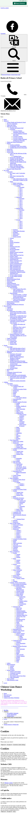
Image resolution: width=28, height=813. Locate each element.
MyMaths (15, 232)
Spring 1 (18, 533)
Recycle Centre (20, 469)
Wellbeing (9, 352)
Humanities (19, 458)
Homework (16, 390)
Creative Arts (22, 500)
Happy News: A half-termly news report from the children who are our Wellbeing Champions (18, 317)
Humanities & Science (18, 498)
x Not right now (23, 0)
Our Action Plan (14, 674)
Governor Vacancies (18, 138)
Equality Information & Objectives (15, 304)
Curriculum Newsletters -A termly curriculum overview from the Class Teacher (18, 321)
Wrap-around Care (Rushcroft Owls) (16, 351)
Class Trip (15, 544)
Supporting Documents (15, 365)
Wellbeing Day (20, 413)
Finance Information (12, 286)
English (12, 177)
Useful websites (17, 475)
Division (18, 219)
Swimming (15, 526)
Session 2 (21, 419)
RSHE (11, 241)
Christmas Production (21, 612)
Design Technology (15, 242)
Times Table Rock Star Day (17, 255)
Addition (18, 186)
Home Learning (17, 236)
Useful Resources (17, 640)
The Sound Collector (21, 397)
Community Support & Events (14, 372)
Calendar (9, 307)
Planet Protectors (11, 664)
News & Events (8, 306)
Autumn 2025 (13, 341)
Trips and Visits (17, 462)
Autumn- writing (20, 578)
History (12, 243)
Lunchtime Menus (11, 373)
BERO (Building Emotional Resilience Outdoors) (17, 357)
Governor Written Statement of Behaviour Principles (20, 140)
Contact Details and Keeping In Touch (16, 122)
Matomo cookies (9, 782)
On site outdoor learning (16, 276)
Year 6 (20, 195)
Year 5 (20, 194)
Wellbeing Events (14, 359)
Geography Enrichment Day (17, 270)
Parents (5, 345)
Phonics (18, 644)
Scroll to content (5, 8)
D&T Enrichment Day (15, 267)
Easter (17, 622)
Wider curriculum (20, 649)
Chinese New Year (20, 616)
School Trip (19, 625)
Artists (20, 599)
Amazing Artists (20, 591)
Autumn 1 (21, 483)
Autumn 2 (21, 485)
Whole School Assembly (22, 415)
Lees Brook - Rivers (21, 467)
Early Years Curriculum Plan (17, 176)
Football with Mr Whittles (16, 159)
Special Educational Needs (13, 279)
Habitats (21, 602)
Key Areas (6, 170)
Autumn (18, 482)
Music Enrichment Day (15, 265)
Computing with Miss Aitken (17, 167)
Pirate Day (18, 627)
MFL (17, 437)
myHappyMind (14, 368)
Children (6, 382)
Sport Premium (13, 287)
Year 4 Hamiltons (14, 478)
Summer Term (19, 447)
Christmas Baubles (20, 611)
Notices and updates (18, 524)
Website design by (11, 724)
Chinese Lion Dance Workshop (11, 697)
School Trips (16, 575)
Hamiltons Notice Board (19, 479)
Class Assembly (20, 626)
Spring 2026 (13, 342)
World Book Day (14, 259)
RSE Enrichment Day (15, 269)
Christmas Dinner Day (21, 615)
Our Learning (16, 396)
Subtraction (19, 197)
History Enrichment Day (16, 260)
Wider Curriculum (20, 409)
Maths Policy (16, 234)
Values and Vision (11, 125)
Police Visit (19, 608)
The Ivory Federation (12, 123)
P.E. (20, 505)
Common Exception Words (19, 389)
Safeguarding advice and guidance (18, 376)
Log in (5, 683)
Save (14, 811)
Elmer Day (19, 609)
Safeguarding (10, 277)
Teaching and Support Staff (16, 128)
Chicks (18, 623)
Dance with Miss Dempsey (16, 166)
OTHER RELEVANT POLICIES (18, 147)
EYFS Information (20, 643)
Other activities (23, 639)
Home (5, 119)
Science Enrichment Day (16, 263)
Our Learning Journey (18, 585)
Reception (21, 187)
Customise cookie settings (19, 744)
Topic (14, 395)
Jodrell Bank (19, 464)
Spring (17, 486)
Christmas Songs (17, 156)
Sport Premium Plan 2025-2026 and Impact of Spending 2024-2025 (19, 290)
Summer (18, 488)
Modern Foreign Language (16, 252)
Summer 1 (18, 536)
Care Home (19, 465)
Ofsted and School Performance (14, 142)
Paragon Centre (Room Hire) (14, 169)
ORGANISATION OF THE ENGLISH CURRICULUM (20, 179)
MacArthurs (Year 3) (18, 328)
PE (14, 517)
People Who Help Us (22, 597)
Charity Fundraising (12, 338)
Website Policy (10, 716)
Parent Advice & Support (22, 425)
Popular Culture (14, 256)
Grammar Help (16, 527)
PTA (8, 371)
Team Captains (10, 678)
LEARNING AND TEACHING (18, 146)
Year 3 (20, 191)
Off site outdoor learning (16, 274)
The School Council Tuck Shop (18, 676)
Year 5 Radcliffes (14, 440)
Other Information (14, 677)
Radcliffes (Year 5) (17, 331)
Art (11, 239)
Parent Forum (10, 369)
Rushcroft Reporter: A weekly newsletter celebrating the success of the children (18, 335)
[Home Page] (10, 74)
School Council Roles (15, 671)
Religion (18, 435)
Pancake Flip (19, 620)
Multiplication (19, 208)
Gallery (8, 663)
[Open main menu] (13, 68)
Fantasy (21, 605)
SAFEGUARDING (15, 145)
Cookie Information (11, 714)
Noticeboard (7, 696)
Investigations (22, 603)
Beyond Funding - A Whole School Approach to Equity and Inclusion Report (20, 296)
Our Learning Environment (19, 584)
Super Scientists (20, 592)
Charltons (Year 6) (17, 332)
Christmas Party (20, 613)
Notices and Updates (18, 441)
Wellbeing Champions (15, 355)
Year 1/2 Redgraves (15, 551)
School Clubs (10, 152)
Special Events (16, 606)
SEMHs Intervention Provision (17, 361)
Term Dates (10, 347)
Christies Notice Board (18, 630)
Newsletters (10, 310)
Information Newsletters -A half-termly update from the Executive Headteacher (18, 313)
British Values (13, 253)
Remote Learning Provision (20, 402)
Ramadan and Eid (20, 619)
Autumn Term (19, 444)
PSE (17, 434)
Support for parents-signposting (17, 380)
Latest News (10, 308)
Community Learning (15, 673)
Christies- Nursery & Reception (17, 582)
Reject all (3, 744)
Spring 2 (18, 534)
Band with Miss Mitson (15, 164)
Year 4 (20, 193)
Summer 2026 (13, 344)
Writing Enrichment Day (16, 258)
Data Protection (10, 303)
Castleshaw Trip (17, 512)
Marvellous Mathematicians (20, 589)
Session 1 (21, 417)
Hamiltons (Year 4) (17, 330)
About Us (6, 121)
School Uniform (11, 280)
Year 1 (20, 188)
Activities (12, 366)
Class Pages (10, 383)
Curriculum (9, 171)
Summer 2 (18, 537)
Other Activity (19, 411)
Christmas (15, 547)
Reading (18, 438)
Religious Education (15, 246)
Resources (15, 235)
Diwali (18, 618)
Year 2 (20, 190)
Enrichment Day (17, 399)
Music (11, 245)
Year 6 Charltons (14, 385)
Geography (12, 250)
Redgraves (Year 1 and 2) (19, 327)
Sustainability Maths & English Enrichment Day (17, 272)
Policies (9, 143)
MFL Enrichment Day (15, 266)
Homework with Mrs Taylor (17, 157)
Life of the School (11, 339)
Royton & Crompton (21, 468)
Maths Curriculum (17, 183)
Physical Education (14, 249)
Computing (12, 248)
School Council (10, 670)
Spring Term (19, 445)
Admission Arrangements (13, 284)
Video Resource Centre (12, 680)
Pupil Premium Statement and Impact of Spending (19, 299)
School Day (10, 149)
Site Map (6, 710)
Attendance (9, 282)
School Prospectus (11, 283)
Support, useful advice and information (16, 375)
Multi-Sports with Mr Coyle (17, 160)
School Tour (10, 150)
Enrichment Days (17, 471)
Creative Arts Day (14, 262)
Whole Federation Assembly (21, 422)
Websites (15, 400)
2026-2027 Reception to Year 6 (17, 349)
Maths (11, 181)
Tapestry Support (20, 633)
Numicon (15, 229)
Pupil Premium (13, 293)
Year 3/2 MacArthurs (15, 523)
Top (2, 727)
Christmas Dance (20, 519)
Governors (12, 129)
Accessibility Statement (12, 713)
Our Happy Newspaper (15, 354)
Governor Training (17, 136)
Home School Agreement (13, 301)
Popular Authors (23, 601)
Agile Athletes (19, 594)
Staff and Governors (12, 126)
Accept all (9, 744)
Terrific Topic (19, 595)
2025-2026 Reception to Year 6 (17, 348)
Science (12, 238)
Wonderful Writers (20, 587)
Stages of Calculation (18, 184)
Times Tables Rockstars (19, 231)
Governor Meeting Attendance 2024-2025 (18, 131)
